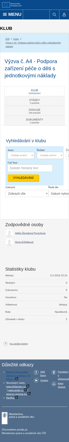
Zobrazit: (10, 187)
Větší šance (43, 374)
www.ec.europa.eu (16, 394)
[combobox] (21, 155)
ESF (7, 39)
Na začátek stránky (19, 344)
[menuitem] (54, 14)
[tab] (34, 91)
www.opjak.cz (15, 390)
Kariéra (10, 397)
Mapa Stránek (61, 385)
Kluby (16, 39)
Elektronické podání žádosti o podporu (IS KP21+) (18, 376)
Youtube (44, 380)
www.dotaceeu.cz (16, 386)
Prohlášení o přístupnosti (63, 375)
